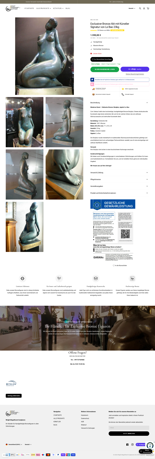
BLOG (55, 425)
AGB (82, 421)
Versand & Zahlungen (88, 428)
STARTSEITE (58, 415)
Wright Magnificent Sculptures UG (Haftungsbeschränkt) (133, 455)
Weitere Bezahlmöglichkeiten (135, 74)
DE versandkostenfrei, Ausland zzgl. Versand (107, 38)
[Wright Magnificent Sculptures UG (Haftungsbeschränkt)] (13, 8)
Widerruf (83, 425)
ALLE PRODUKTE (59, 418)
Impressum (84, 415)
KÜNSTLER (57, 421)
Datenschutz (85, 418)
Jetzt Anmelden (129, 433)
